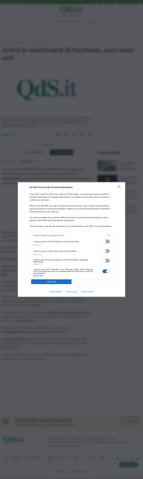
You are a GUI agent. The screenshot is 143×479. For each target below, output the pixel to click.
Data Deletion (56, 292)
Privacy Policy (87, 292)
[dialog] (71, 239)
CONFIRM (51, 282)
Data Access (71, 292)
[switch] (106, 241)
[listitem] (71, 235)
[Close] (119, 187)
